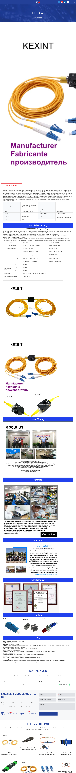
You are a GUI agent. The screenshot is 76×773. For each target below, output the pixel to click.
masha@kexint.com (24, 684)
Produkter (39, 17)
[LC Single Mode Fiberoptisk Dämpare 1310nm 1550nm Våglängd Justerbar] (66, 764)
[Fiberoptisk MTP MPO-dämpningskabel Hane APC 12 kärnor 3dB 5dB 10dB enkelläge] (9, 766)
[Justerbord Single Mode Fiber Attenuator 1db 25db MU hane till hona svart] (28, 739)
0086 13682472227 (64, 684)
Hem (35, 17)
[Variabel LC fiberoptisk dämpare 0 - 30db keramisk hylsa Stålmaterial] (9, 742)
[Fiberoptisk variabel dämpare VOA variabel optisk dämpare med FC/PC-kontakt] (47, 742)
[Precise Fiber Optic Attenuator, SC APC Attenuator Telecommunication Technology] (66, 742)
